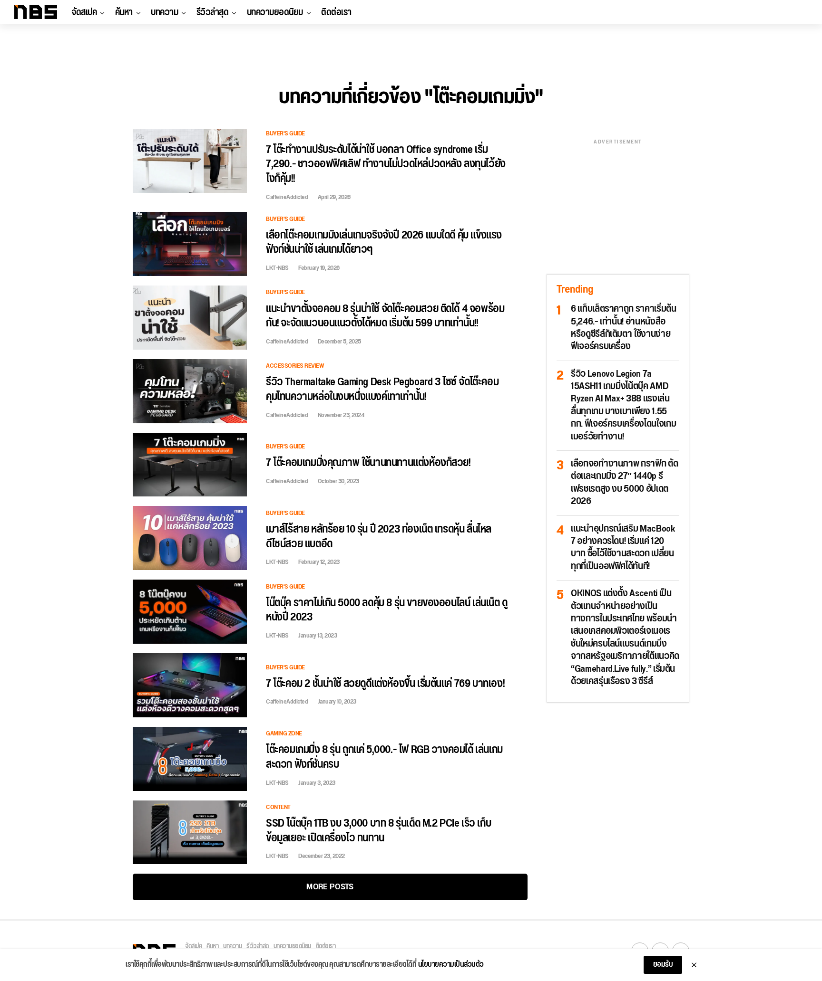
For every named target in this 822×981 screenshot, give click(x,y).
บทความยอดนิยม (275, 12)
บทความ (164, 12)
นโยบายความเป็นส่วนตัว (451, 965)
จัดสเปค (84, 12)
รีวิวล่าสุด (212, 12)
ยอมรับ (663, 964)
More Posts (329, 886)
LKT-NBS (277, 268)
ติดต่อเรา (336, 12)
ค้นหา (124, 12)
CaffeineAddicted (287, 197)
